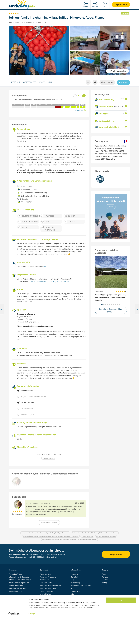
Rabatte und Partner (16, 591)
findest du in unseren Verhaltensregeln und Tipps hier (49, 281)
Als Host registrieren (16, 585)
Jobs (72, 594)
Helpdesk (74, 574)
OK (121, 600)
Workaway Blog (45, 574)
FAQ (72, 580)
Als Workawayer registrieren (19, 583)
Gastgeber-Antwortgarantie (81, 585)
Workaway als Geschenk (17, 588)
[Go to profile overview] (49, 481)
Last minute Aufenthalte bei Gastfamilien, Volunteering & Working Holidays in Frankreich (69, 539)
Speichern (108, 82)
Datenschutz (75, 591)
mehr (111, 206)
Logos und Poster (46, 583)
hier (44, 266)
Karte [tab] (42, 82)
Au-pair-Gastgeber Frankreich (106, 536)
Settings (31, 614)
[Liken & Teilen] (95, 82)
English (104, 574)
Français (105, 577)
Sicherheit (74, 577)
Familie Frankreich (87, 536)
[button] (102, 304)
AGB (72, 588)
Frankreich (15, 22)
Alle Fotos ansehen (118, 71)
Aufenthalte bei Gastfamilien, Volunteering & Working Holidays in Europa (94, 533)
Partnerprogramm (46, 591)
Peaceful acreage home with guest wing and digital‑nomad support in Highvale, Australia (111, 297)
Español (105, 580)
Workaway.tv (44, 580)
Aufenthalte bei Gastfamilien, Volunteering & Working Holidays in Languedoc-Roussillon (50, 536)
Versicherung (75, 583)
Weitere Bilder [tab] (29, 82)
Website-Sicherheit (49, 458)
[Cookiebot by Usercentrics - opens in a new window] (14, 613)
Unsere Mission (45, 594)
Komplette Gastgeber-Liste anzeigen (110, 310)
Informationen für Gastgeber (19, 577)
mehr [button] (50, 82)
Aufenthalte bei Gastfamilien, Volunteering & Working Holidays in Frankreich (45, 533)
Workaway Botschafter (48, 588)
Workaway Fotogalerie (48, 577)
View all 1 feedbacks (49, 522)
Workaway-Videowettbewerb (50, 585)
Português (105, 583)
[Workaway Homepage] (22, 4)
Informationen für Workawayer (20, 580)
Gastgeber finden (15, 574)
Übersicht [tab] (15, 82)
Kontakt (124, 82)
